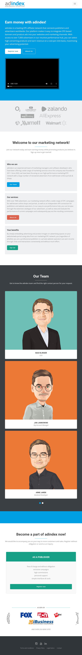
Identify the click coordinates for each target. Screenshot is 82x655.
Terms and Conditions (27, 648)
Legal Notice (50, 648)
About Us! (13, 217)
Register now (13, 51)
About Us (29, 51)
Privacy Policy (40, 648)
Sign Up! (12, 248)
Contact (59, 648)
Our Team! (13, 184)
